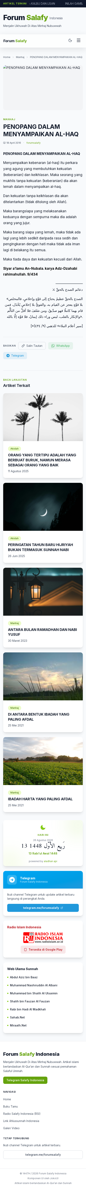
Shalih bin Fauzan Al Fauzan (30, 1001)
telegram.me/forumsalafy (41, 907)
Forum (15, 41)
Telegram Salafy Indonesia (25, 1080)
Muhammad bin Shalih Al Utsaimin (34, 993)
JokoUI (54, 1178)
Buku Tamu (10, 1106)
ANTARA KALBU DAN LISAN (37, 3)
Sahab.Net (17, 1017)
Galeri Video (11, 1128)
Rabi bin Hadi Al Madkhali (28, 1009)
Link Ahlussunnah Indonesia (21, 1121)
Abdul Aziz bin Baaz (24, 977)
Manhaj (20, 57)
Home (6, 57)
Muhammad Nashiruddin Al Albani (33, 985)
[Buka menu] (79, 41)
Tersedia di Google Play (45, 949)
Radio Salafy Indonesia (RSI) (22, 1113)
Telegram (17, 355)
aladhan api (50, 861)
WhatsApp (63, 345)
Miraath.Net (18, 1025)
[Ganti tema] (70, 41)
